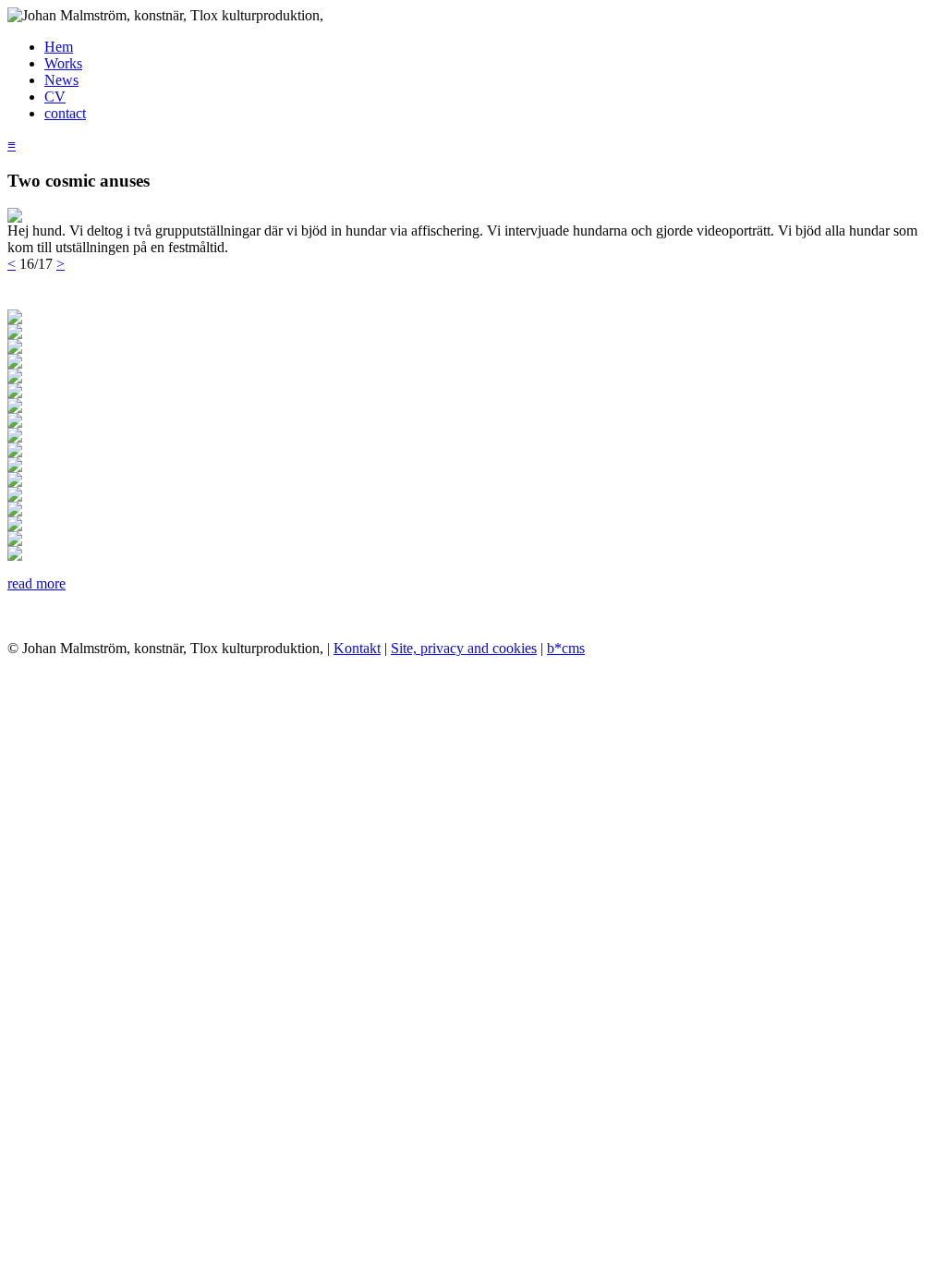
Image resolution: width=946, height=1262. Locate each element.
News (61, 80)
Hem (58, 47)
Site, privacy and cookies (464, 648)
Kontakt (357, 648)
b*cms (566, 648)
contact (65, 113)
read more (36, 583)
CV (55, 96)
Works (63, 63)
